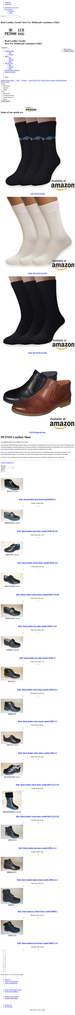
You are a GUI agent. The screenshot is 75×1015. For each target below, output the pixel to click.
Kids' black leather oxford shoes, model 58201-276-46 (37, 594)
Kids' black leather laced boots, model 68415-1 (37, 499)
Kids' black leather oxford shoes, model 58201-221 (37, 563)
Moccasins (6, 93)
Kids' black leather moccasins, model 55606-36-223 (37, 531)
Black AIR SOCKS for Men (37, 353)
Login (10, 13)
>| (5, 971)
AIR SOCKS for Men (37, 194)
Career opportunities (11, 983)
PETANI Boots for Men (37, 432)
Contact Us (8, 4)
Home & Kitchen (10, 72)
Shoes (6, 56)
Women (11, 54)
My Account (8, 1007)
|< (5, 950)
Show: (3, 469)
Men (10, 53)
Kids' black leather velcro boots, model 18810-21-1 (37, 690)
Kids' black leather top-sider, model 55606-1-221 (37, 626)
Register (11, 11)
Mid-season (6, 86)
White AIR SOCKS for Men (37, 273)
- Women (23, 80)
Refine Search (6, 101)
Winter (5, 90)
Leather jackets (9, 51)
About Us (8, 2)
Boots (5, 99)
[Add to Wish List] (38, 537)
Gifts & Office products (12, 70)
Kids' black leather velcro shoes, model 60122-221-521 (37, 785)
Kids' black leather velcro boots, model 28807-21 (37, 721)
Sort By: (3, 466)
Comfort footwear (8, 95)
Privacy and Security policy (13, 990)
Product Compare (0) (7, 462)
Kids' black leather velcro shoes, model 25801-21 (37, 753)
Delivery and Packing (11, 981)
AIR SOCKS (9, 63)
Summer (5, 88)
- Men (17, 80)
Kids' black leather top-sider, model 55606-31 (37, 658)
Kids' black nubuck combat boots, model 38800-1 (37, 911)
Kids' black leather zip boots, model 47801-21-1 (38, 848)
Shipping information (11, 998)
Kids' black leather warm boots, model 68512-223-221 (37, 816)
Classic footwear (8, 97)
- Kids (29, 80)
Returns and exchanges (12, 996)
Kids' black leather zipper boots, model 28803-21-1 (37, 880)
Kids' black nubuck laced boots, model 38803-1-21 (37, 943)
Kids (10, 61)
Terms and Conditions (11, 991)
